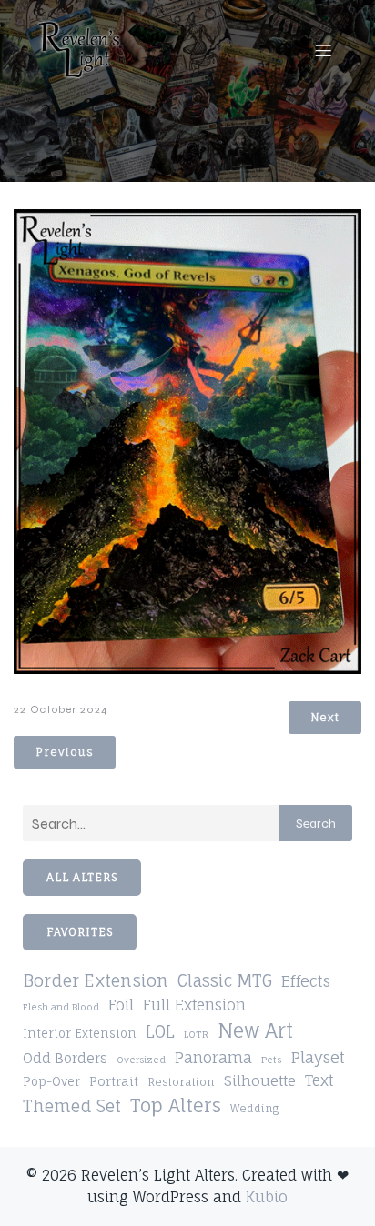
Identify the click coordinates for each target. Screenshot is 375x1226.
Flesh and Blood (61, 1006)
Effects (305, 981)
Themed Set (72, 1106)
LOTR (196, 1034)
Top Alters (175, 1105)
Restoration (181, 1082)
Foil (121, 1005)
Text (319, 1080)
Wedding (254, 1108)
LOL (160, 1031)
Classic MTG (224, 980)
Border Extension (95, 980)
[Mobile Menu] (323, 50)
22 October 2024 (61, 709)
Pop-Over (51, 1081)
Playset (317, 1057)
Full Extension (194, 1005)
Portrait (113, 1081)
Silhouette (260, 1080)
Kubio (267, 1197)
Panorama (213, 1058)
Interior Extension (80, 1033)
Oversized (141, 1059)
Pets (271, 1059)
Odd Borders (65, 1058)
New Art (255, 1030)
